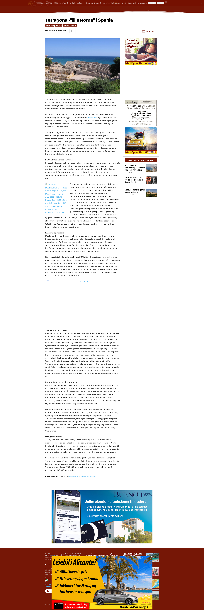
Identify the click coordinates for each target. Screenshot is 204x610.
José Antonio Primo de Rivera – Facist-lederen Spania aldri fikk (134, 179)
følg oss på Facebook (88, 477)
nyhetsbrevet (73, 477)
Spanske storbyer (70, 25)
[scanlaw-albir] (141, 113)
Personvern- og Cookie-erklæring (50, 585)
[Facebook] (45, 565)
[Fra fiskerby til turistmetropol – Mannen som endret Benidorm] (151, 168)
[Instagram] (49, 565)
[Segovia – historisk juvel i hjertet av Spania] (151, 193)
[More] (71, 31)
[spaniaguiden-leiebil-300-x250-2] (141, 51)
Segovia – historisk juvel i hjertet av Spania (135, 191)
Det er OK (152, 3)
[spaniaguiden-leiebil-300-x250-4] (141, 140)
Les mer (160, 3)
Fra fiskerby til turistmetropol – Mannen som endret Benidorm (135, 167)
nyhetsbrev (51, 556)
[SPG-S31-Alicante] (102, 609)
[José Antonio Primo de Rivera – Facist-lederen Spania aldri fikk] (151, 180)
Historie (58, 25)
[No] (201, 3)
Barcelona (50, 25)
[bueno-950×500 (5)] (102, 516)
